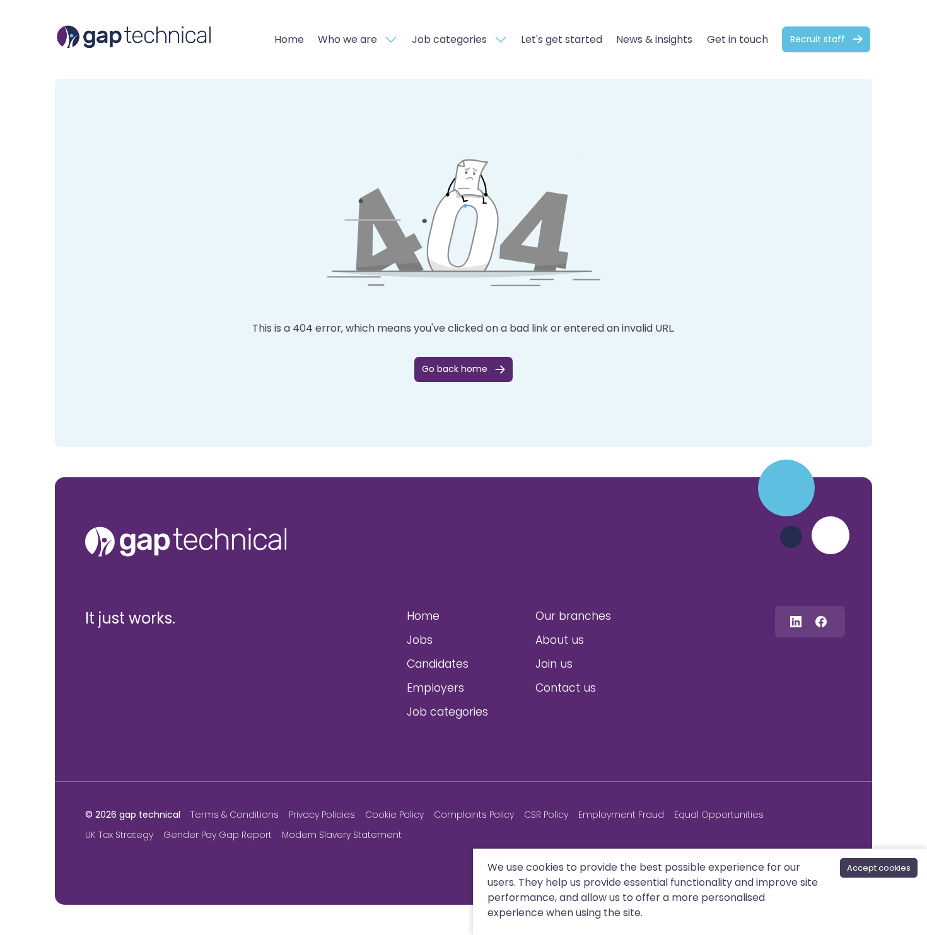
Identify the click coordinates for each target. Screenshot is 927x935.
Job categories (449, 39)
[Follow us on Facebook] (821, 621)
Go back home (454, 369)
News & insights (654, 39)
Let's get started (561, 39)
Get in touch (737, 39)
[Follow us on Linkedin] (795, 621)
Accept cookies (879, 867)
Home (289, 39)
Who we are (347, 39)
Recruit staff (817, 39)
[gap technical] (186, 541)
